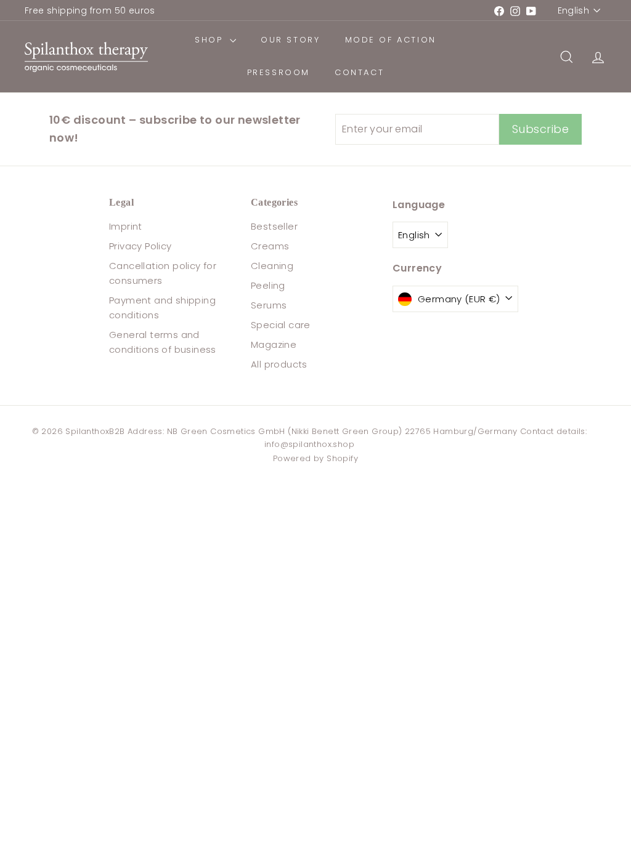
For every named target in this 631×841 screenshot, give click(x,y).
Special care (281, 324)
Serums (269, 305)
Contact (359, 72)
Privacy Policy (140, 245)
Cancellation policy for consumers (162, 273)
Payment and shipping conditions (162, 307)
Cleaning (272, 265)
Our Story (290, 40)
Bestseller (274, 226)
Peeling (268, 285)
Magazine (273, 344)
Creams (270, 245)
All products (279, 364)
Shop (211, 40)
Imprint (125, 226)
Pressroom (278, 72)
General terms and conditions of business (162, 342)
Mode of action (390, 40)
